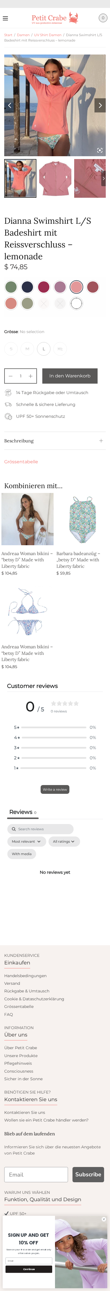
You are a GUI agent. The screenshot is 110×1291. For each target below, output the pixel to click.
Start (8, 35)
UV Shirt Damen (47, 35)
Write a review (55, 789)
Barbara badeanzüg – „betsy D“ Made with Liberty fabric (78, 560)
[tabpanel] (55, 879)
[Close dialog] (104, 1219)
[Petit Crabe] (55, 18)
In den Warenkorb (70, 376)
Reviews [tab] (22, 811)
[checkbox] (21, 854)
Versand (12, 983)
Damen (23, 35)
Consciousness (18, 1071)
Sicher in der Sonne (23, 1078)
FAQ (8, 1014)
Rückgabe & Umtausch (26, 991)
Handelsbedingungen (25, 975)
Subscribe (88, 1174)
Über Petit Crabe (20, 1047)
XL (60, 348)
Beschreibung (19, 441)
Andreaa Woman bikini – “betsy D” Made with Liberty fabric (27, 560)
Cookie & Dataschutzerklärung (34, 998)
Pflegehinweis (18, 1063)
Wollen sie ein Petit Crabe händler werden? (46, 1120)
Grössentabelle (21, 461)
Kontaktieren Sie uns (24, 1112)
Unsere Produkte (21, 1055)
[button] (55, 727)
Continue (29, 1269)
